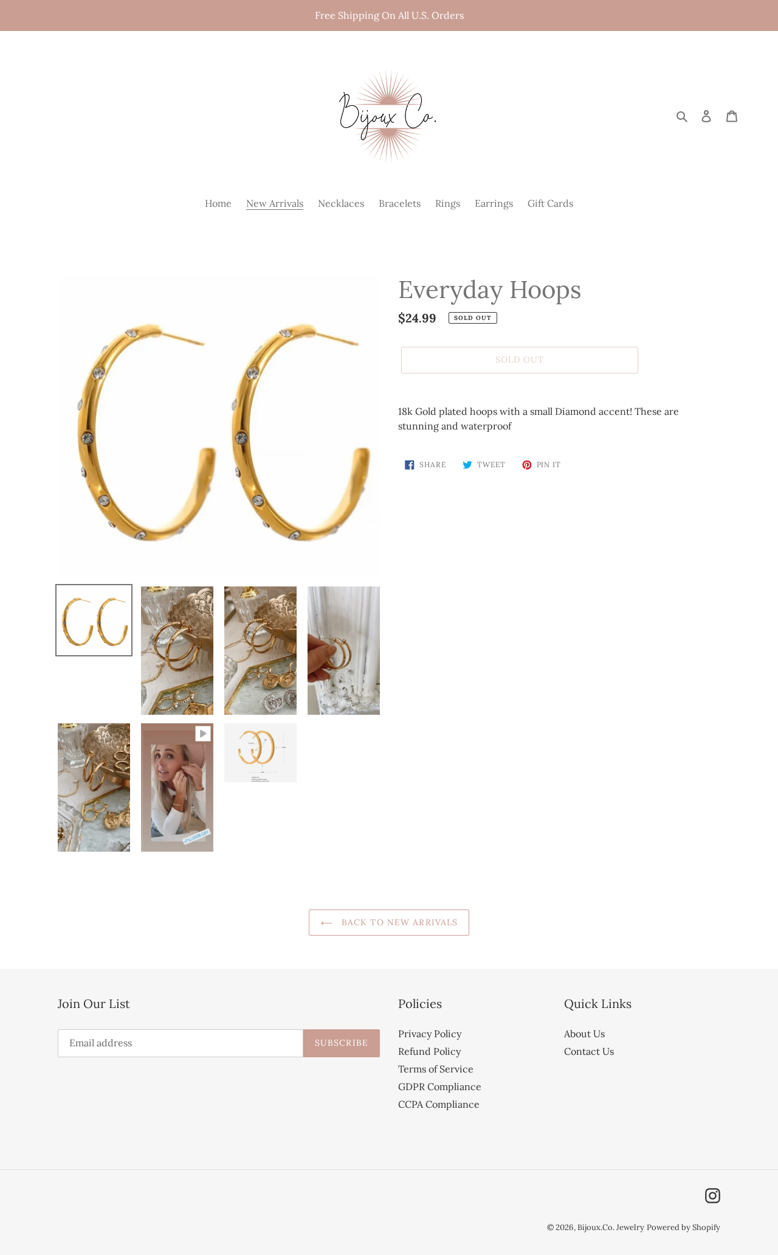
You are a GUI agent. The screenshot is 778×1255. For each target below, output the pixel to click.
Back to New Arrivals (398, 922)
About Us (584, 1033)
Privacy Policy (429, 1033)
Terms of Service (435, 1069)
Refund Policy (429, 1051)
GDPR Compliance (439, 1086)
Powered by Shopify (683, 1227)
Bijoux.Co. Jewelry (610, 1227)
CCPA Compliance (439, 1104)
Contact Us (589, 1051)
